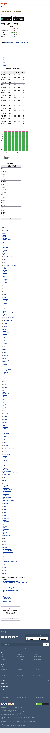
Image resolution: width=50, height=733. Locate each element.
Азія (3, 596)
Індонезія (5, 337)
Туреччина (5, 539)
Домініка (5, 315)
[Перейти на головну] (4, 4)
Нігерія (4, 440)
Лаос (4, 381)
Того (4, 530)
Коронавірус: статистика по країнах (10, 581)
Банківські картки (20, 656)
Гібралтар (5, 309)
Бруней (4, 267)
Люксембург (5, 387)
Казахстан (5, 352)
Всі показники (5, 7)
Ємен (4, 329)
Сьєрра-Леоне (6, 518)
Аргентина (5, 241)
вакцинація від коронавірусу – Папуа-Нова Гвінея (17, 42)
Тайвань (5, 524)
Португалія (5, 468)
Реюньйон (5, 477)
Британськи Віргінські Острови (9, 265)
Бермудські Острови (7, 256)
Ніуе (4, 446)
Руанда (4, 480)
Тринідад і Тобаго (7, 535)
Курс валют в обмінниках (21, 675)
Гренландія (5, 305)
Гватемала (5, 294)
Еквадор (5, 318)
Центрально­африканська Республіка (11, 561)
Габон (4, 285)
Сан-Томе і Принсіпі (7, 489)
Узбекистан (5, 544)
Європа (4, 594)
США (4, 483)
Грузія (4, 308)
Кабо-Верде (5, 350)
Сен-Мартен (6, 495)
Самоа (4, 486)
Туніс (4, 538)
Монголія (5, 422)
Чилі (4, 565)
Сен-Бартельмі (6, 494)
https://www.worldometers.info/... (17, 221)
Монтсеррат (5, 424)
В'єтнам (5, 282)
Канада (4, 358)
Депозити (19, 657)
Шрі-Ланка (5, 571)
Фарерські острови (7, 549)
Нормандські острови (7, 437)
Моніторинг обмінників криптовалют (7, 661)
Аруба (4, 242)
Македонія (5, 402)
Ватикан (5, 276)
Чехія (4, 564)
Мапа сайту (4, 626)
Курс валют (3, 654)
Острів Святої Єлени (7, 454)
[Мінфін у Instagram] (13, 637)
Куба (4, 373)
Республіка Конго (6, 475)
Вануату (5, 274)
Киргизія (5, 364)
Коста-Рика (5, 370)
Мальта (4, 408)
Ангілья (4, 236)
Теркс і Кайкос (6, 529)
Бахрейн (5, 250)
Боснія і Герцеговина (7, 260)
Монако (5, 421)
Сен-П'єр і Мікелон (7, 497)
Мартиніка (5, 413)
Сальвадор (5, 485)
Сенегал (5, 498)
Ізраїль (4, 335)
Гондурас (5, 300)
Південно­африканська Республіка (10, 472)
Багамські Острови (7, 245)
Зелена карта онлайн (5, 697)
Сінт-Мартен (6, 521)
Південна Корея (6, 469)
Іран (4, 341)
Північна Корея (6, 474)
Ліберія (4, 389)
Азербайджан (6, 230)
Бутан (4, 271)
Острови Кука (6, 451)
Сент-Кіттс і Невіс (7, 501)
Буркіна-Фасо (6, 268)
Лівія (4, 392)
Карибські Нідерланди (8, 360)
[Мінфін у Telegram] (6, 637)
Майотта (5, 399)
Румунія (5, 482)
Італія (4, 347)
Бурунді (5, 270)
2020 (3, 51)
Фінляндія (5, 558)
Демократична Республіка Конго (10, 312)
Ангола (4, 235)
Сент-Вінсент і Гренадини (8, 500)
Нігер (4, 439)
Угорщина (5, 542)
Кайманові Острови (7, 353)
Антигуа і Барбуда (7, 239)
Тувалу (4, 536)
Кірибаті (5, 379)
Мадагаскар (5, 398)
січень (4, 60)
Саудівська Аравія (7, 491)
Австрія (4, 228)
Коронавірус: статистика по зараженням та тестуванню (15, 582)
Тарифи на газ (35, 657)
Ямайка (5, 573)
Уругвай (5, 547)
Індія (4, 338)
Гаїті (4, 291)
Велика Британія (6, 277)
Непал (4, 431)
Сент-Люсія (5, 503)
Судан (4, 513)
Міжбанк (2, 657)
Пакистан (5, 456)
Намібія (5, 428)
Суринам (5, 515)
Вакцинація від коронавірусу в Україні (11, 590)
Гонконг (5, 302)
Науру (4, 430)
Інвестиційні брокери (37, 656)
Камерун (5, 356)
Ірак (4, 340)
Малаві (4, 404)
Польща (5, 466)
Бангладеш (5, 247)
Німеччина (5, 445)
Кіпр (4, 378)
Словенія (5, 509)
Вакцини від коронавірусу (8, 591)
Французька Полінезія (8, 552)
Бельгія (4, 251)
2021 (3, 53)
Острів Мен (5, 453)
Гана (4, 288)
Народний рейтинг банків (38, 659)
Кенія (4, 363)
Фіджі (4, 555)
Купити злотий (35, 676)
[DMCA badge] (42, 704)
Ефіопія (5, 326)
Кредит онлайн (20, 659)
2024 (3, 59)
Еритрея (5, 321)
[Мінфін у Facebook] (2, 637)
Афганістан (5, 244)
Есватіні (5, 323)
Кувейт (4, 375)
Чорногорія (5, 567)
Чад (4, 562)
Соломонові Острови (7, 510)
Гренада (5, 303)
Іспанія (4, 346)
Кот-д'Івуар (5, 372)
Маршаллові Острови (7, 414)
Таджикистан (6, 523)
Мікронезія (5, 427)
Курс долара (19, 654)
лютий (4, 62)
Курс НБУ (2, 656)
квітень (4, 65)
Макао (4, 401)
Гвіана (4, 295)
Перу (4, 465)
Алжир (4, 233)
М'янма (4, 425)
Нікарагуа (5, 443)
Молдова (5, 419)
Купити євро (19, 676)
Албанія (5, 231)
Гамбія (4, 286)
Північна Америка (6, 597)
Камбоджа (5, 355)
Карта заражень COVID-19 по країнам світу (12, 584)
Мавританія (5, 396)
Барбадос (5, 248)
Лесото (4, 384)
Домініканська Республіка (8, 317)
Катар (4, 361)
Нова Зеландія (6, 433)
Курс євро (35, 654)
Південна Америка (7, 598)
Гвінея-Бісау (5, 299)
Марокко (5, 411)
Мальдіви (5, 407)
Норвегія (5, 436)
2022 (3, 55)
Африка (4, 599)
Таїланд (5, 527)
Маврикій (5, 395)
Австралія (5, 227)
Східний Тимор (6, 517)
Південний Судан (7, 471)
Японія (4, 574)
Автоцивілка (3, 698)
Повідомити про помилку (25, 648)
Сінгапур (5, 520)
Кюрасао (5, 376)
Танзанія (5, 526)
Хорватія (5, 559)
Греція (4, 306)
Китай (4, 366)
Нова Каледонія (6, 434)
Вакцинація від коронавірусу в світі (10, 587)
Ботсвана (5, 262)
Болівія (4, 259)
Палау (4, 457)
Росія (4, 478)
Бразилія (5, 264)
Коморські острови (7, 369)
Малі (4, 410)
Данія (4, 311)
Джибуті (5, 314)
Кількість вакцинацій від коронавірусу (11, 588)
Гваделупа (5, 292)
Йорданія (5, 349)
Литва (4, 385)
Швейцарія (5, 568)
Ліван (4, 390)
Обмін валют (3, 675)
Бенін (4, 254)
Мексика (5, 416)
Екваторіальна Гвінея (7, 320)
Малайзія (5, 405)
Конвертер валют (4, 659)
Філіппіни (5, 556)
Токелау (5, 532)
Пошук (46, 644)
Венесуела (5, 279)
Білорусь (5, 273)
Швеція (4, 570)
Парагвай (5, 463)
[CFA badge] (18, 704)
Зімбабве (5, 334)
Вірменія (5, 283)
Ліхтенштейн (6, 393)
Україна (5, 546)
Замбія (4, 331)
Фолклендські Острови (8, 550)
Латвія (4, 382)
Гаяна (4, 289)
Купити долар (3, 676)
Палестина (5, 459)
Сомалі (4, 512)
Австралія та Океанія (7, 601)
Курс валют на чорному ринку (38, 675)
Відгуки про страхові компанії (22, 697)
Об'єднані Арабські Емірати (9, 448)
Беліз (4, 253)
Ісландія (5, 344)
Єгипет (4, 328)
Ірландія (5, 343)
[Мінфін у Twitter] (9, 637)
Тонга (4, 533)
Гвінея (4, 297)
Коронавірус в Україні (7, 585)
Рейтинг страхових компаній (38, 697)
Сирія (4, 506)
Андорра (5, 238)
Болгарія (5, 257)
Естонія (4, 325)
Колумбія (5, 367)
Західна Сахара (6, 332)
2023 (3, 57)
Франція (5, 553)
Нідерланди (5, 442)
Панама (5, 460)
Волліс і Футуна (6, 280)
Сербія (4, 504)
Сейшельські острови (7, 492)
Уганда (4, 541)
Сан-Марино (6, 488)
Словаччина (5, 507)
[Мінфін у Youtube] (17, 637)
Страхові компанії (36, 698)
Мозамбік (5, 417)
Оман (4, 449)
